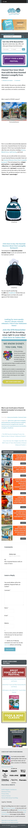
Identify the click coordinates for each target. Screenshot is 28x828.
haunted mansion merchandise (18, 426)
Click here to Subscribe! (14, 337)
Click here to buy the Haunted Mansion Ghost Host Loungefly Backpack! (14, 246)
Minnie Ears (4, 152)
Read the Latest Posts (7, 34)
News (24, 417)
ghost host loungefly (20, 420)
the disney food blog (14, 8)
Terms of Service (5, 796)
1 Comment (17, 80)
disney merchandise (12, 417)
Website (6, 623)
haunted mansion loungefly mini (9, 424)
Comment (7, 590)
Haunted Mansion (6, 422)
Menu (5, 1)
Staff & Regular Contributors (9, 789)
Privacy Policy (5, 794)
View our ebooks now (7, 767)
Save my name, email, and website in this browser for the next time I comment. (13, 635)
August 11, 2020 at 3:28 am (14, 556)
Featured (20, 417)
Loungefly (4, 428)
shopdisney (10, 428)
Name (6, 608)
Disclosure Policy (5, 791)
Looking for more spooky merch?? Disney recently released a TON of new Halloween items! (14, 322)
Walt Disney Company (9, 808)
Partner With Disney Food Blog (9, 798)
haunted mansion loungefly (18, 422)
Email (6, 615)
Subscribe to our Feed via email (9, 822)
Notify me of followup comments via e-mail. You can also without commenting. (13, 643)
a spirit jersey (13, 152)
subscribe (6, 645)
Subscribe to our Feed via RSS (9, 820)
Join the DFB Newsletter (14, 329)
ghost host (11, 420)
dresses (23, 150)
